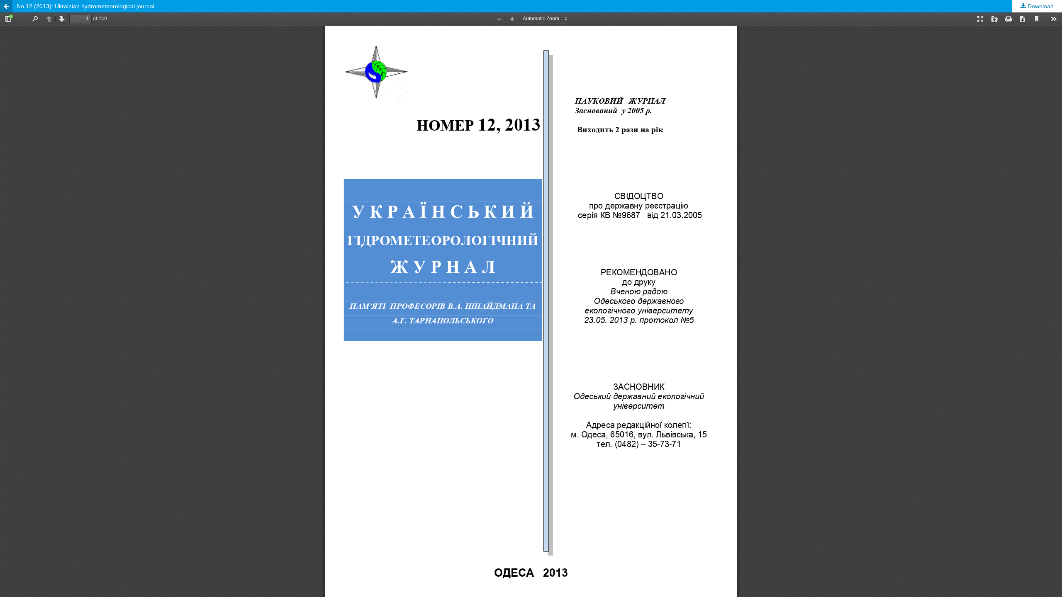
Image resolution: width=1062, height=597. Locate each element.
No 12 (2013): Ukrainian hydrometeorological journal (85, 6)
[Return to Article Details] (6, 6)
